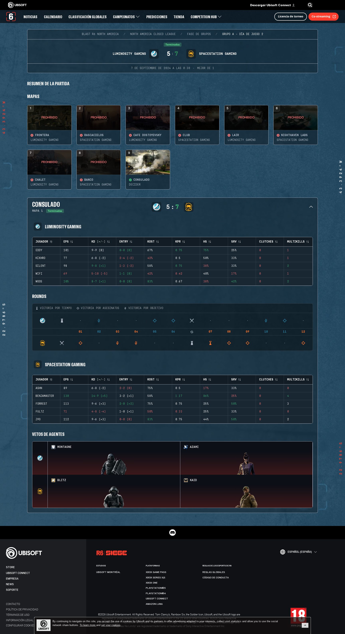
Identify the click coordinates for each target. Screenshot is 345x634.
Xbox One (152, 582)
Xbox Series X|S (155, 577)
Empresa (12, 578)
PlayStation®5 (156, 588)
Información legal (19, 620)
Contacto (13, 604)
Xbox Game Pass (156, 572)
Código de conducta (215, 577)
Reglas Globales (213, 572)
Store (10, 567)
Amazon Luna (154, 604)
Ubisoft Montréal (108, 572)
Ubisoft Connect (18, 573)
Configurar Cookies (20, 625)
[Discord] (172, 533)
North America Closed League (153, 34)
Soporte (12, 589)
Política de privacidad (22, 609)
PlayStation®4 (156, 593)
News (10, 584)
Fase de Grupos (199, 34)
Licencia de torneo (290, 16)
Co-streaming (321, 16)
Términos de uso (17, 615)
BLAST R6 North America (100, 34)
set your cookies (110, 625)
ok (305, 625)
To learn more (88, 625)
